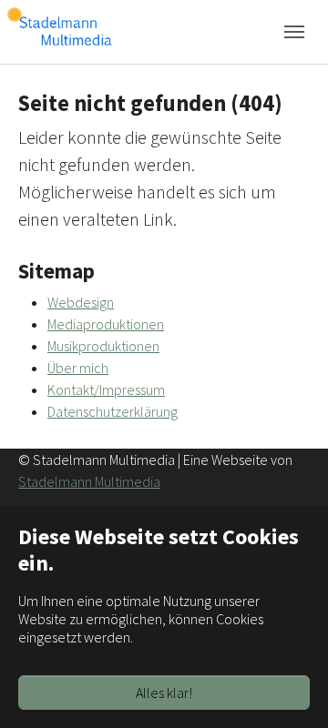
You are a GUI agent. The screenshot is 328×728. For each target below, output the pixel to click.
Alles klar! (164, 692)
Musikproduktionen (103, 346)
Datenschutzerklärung (112, 411)
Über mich (77, 368)
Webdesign (80, 302)
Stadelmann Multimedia (89, 481)
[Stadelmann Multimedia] (65, 31)
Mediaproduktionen (105, 324)
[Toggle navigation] (294, 31)
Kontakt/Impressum (106, 389)
